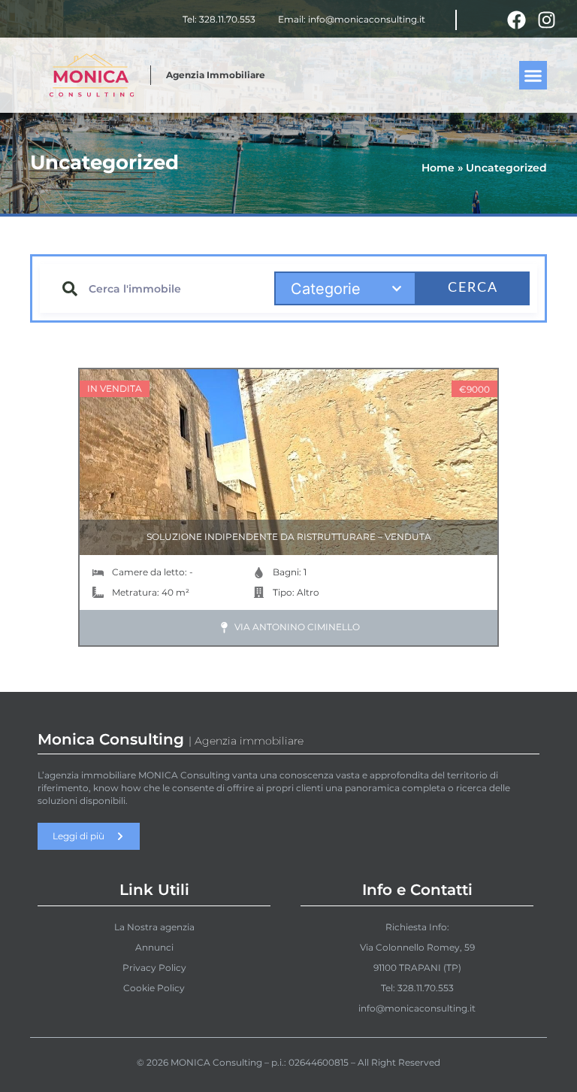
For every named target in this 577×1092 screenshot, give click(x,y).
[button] (533, 75)
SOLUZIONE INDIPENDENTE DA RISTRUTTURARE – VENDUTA (289, 536)
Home (438, 167)
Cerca (473, 288)
